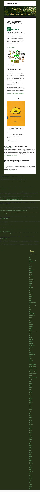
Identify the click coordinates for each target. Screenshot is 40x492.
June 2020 (30, 426)
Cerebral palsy (30, 278)
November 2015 (30, 462)
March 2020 (30, 428)
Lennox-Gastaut (30, 317)
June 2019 (30, 434)
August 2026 (30, 379)
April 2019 (30, 435)
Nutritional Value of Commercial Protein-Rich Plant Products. (16, 146)
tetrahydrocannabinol (11, 65)
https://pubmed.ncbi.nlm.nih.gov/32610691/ (11, 47)
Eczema (30, 294)
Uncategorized (9, 93)
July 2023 (30, 403)
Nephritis (30, 327)
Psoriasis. (30, 342)
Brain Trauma (30, 274)
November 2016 (30, 454)
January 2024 (30, 399)
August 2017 (30, 448)
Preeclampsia (30, 341)
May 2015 (30, 466)
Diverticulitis (30, 291)
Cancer (30, 275)
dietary (17, 64)
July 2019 (30, 433)
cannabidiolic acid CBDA (20, 212)
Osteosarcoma (30, 334)
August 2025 (30, 387)
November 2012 (30, 485)
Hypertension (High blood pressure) (32, 312)
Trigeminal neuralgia (31, 360)
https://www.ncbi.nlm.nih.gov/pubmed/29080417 (5, 197)
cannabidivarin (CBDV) (24, 212)
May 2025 (30, 389)
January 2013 (30, 484)
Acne (29, 257)
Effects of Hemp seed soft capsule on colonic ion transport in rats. (12, 176)
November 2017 (30, 446)
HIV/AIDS (30, 311)
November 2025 (30, 385)
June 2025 (30, 388)
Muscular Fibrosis (31, 326)
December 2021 (30, 414)
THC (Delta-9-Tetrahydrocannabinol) (5, 212)
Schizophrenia (30, 348)
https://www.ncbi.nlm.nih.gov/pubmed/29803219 (12, 141)
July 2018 (30, 441)
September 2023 (31, 402)
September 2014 (31, 471)
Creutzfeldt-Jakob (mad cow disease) (33, 286)
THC (13, 65)
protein (23, 93)
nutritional (23, 64)
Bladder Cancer (30, 271)
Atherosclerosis (30, 266)
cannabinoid (31, 232)
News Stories (30, 330)
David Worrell (14, 71)
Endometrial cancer (31, 296)
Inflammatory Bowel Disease (32, 313)
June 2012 (30, 487)
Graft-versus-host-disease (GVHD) (32, 305)
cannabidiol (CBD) (16, 212)
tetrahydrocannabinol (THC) (7, 213)
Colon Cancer (30, 283)
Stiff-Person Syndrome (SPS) (32, 354)
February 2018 (30, 444)
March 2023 (30, 406)
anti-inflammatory (7, 199)
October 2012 (30, 486)
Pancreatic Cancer (31, 336)
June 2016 (30, 457)
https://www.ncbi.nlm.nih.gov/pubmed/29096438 (9, 170)
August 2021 (30, 417)
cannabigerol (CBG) (28, 212)
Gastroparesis (30, 303)
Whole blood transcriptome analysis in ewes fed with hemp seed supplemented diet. (14, 69)
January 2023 (30, 407)
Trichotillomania (31, 359)
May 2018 (30, 442)
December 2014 (30, 469)
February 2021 (30, 421)
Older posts (1, 250)
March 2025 (30, 390)
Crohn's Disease (31, 287)
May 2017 (30, 450)
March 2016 (30, 459)
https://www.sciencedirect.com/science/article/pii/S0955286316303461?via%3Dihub (18, 197)
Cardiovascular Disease (31, 276)
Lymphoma (30, 321)
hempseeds (21, 64)
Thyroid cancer (30, 358)
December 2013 (30, 477)
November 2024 (30, 393)
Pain (29, 335)
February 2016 (30, 460)
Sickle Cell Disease (31, 350)
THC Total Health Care (12, 3)
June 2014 (30, 473)
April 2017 (30, 451)
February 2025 (30, 391)
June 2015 (30, 465)
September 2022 (31, 410)
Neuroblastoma (30, 328)
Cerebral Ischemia (31, 277)
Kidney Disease (30, 316)
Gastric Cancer (30, 301)
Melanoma (30, 322)
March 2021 (30, 420)
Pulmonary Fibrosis (31, 343)
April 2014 (30, 474)
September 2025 (31, 386)
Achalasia (30, 256)
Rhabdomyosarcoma (31, 347)
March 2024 (30, 398)
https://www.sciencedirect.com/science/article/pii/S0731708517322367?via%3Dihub (18, 210)
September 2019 (31, 432)
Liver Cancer (30, 318)
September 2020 (31, 424)
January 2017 (30, 453)
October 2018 (30, 439)
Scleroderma (30, 349)
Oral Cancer (30, 332)
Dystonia (30, 293)
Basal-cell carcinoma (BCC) (32, 269)
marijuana (13, 199)
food (18, 64)
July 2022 (30, 411)
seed (8, 65)
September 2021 (31, 416)
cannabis (10, 64)
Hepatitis (30, 309)
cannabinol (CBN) (34, 212)
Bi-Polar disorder (31, 270)
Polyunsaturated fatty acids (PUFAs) (8, 233)
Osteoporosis (30, 333)
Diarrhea (30, 290)
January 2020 (30, 429)
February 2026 (30, 383)
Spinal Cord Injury (31, 352)
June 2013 (30, 481)
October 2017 (30, 447)
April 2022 (30, 413)
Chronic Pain (30, 281)
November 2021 (30, 415)
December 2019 (30, 430)
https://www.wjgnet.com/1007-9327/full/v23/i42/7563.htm (20, 181)
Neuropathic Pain (31, 329)
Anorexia (30, 262)
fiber (14, 93)
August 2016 (30, 456)
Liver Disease (30, 319)
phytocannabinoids (17, 199)
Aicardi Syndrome (31, 258)
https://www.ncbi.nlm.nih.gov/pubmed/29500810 (20, 154)
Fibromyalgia (30, 300)
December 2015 (30, 461)
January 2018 (30, 445)
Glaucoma (30, 304)
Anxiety (30, 263)
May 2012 (30, 488)
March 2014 (30, 475)
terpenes (14, 233)
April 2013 (30, 482)
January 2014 (30, 476)
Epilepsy (30, 298)
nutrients (15, 199)
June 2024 (30, 396)
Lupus (30, 320)
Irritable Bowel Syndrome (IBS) (32, 315)
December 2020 (30, 422)
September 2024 (31, 394)
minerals (19, 93)
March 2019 (30, 436)
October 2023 (30, 401)
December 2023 (30, 400)
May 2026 (30, 381)
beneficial (13, 212)
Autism (30, 268)
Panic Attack (30, 337)
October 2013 (30, 478)
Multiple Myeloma (31, 324)
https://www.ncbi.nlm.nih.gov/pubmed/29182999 (5, 210)
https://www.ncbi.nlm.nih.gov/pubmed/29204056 (10, 181)
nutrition (21, 93)
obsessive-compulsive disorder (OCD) (33, 331)
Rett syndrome (30, 346)
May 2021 (30, 419)
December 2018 (30, 438)
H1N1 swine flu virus (31, 306)
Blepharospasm (30, 272)
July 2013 (30, 480)
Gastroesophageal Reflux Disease (32, 302)
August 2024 (30, 395)
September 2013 (31, 479)
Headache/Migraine (31, 308)
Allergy (30, 259)
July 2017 (30, 449)
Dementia (30, 288)
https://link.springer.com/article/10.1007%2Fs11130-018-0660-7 (10, 155)
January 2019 (30, 437)
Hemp (19, 64)
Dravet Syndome (31, 292)
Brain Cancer (30, 273)
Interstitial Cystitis (31, 314)
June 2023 (30, 404)
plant (7, 65)
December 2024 (30, 392)
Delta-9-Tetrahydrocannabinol (13, 64)
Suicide (30, 356)
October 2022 (30, 409)
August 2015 (30, 464)
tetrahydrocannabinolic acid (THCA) (14, 213)
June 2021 (30, 418)
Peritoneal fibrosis (31, 339)
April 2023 (30, 405)
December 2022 (30, 408)
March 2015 (30, 467)
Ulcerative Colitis (31, 361)
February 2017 (30, 452)
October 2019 (30, 431)
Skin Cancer (30, 351)
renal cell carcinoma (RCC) (32, 345)
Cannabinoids (8, 64)
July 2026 (30, 380)
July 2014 (30, 472)
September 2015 (31, 463)
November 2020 (30, 423)
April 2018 (30, 443)
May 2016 (30, 458)
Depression (30, 289)
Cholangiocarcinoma (31, 279)
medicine (17, 93)
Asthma (30, 264)
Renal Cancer (30, 344)
